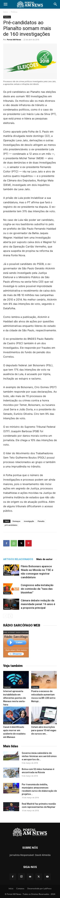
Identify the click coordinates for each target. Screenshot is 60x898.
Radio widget (10, 650)
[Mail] (30, 877)
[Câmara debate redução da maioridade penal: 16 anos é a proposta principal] (11, 604)
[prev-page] (5, 616)
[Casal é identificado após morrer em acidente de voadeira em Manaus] (16, 715)
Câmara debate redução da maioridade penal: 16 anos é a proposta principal (38, 604)
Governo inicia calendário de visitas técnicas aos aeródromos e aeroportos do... (39, 756)
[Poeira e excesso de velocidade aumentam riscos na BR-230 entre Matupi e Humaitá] (44, 680)
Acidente (7, 723)
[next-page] (10, 616)
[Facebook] (6, 543)
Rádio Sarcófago (16, 636)
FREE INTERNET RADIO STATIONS (15, 632)
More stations (22, 650)
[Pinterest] (28, 543)
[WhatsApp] (14, 543)
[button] (5, 4)
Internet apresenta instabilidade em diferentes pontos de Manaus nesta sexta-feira (14, 698)
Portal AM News (14, 39)
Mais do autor (44, 559)
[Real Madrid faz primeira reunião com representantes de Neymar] (11, 806)
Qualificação (37, 723)
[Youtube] (47, 877)
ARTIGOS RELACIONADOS (18, 559)
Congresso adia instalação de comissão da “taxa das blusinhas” (37, 589)
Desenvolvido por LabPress (39, 888)
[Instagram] (21, 876)
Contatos (20, 888)
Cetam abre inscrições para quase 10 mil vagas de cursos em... (43, 730)
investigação (29, 521)
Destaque (16, 521)
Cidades (35, 687)
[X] (21, 543)
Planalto (41, 521)
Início (5, 12)
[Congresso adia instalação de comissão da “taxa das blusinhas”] (11, 588)
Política (14, 12)
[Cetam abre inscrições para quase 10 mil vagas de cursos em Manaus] (44, 715)
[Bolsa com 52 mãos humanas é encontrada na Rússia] (11, 773)
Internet (7, 687)
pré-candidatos (11, 525)
